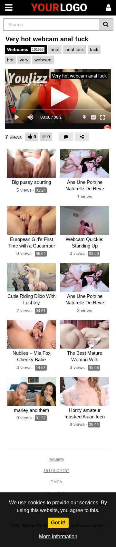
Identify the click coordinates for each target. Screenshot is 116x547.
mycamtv (56, 459)
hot (10, 59)
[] (106, 24)
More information (58, 536)
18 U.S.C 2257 (56, 470)
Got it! (58, 522)
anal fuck (74, 49)
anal (55, 49)
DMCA (56, 482)
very (24, 59)
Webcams (25, 49)
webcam (43, 59)
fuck (94, 49)
